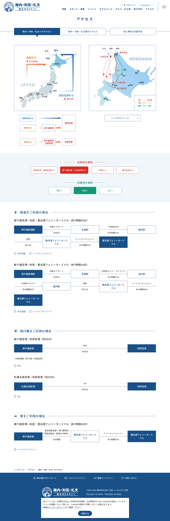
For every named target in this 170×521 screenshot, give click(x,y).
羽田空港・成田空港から (44, 170)
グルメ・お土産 (123, 8)
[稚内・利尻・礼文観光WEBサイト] (22, 7)
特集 (64, 8)
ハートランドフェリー (42, 253)
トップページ (19, 470)
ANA (19, 365)
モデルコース (105, 8)
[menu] (164, 7)
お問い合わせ (131, 478)
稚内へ (60, 190)
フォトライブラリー (77, 478)
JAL (18, 396)
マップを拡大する (120, 118)
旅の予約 (138, 8)
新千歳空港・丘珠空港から (74, 170)
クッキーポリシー (57, 507)
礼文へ (110, 190)
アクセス (31, 470)
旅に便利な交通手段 (133, 31)
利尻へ (85, 190)
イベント (92, 8)
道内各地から (128, 170)
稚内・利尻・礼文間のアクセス (82, 31)
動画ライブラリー (105, 478)
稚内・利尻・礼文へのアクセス (37, 31)
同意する (85, 513)
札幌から (102, 170)
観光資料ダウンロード (47, 478)
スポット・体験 (77, 8)
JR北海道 (21, 253)
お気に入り (131, 5)
